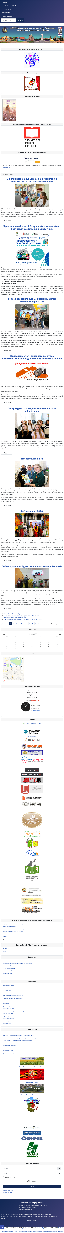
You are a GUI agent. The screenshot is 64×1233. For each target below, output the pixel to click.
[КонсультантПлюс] (32, 746)
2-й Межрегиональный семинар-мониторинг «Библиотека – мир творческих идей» (32, 180)
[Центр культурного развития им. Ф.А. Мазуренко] (32, 909)
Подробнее (7, 220)
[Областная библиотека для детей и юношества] (32, 839)
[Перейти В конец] (38, 623)
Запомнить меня (9, 1177)
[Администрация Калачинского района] (32, 1150)
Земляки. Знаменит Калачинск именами (32, 1094)
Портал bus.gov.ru (8, 16)
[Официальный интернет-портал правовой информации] (32, 1133)
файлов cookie (40, 1227)
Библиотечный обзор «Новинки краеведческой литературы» (23, 619)
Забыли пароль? (8, 1190)
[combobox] (8, 20)
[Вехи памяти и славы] (32, 1074)
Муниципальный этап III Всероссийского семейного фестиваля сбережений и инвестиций (32, 227)
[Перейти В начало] (2, 623)
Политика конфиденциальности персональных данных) (41, 1228)
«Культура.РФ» (7, 167)
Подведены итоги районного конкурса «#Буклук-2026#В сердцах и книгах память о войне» (32, 357)
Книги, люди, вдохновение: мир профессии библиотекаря (21, 616)
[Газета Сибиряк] (32, 1138)
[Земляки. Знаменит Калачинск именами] (32, 1088)
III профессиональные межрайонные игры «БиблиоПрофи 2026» (32, 300)
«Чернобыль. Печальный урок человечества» (18, 614)
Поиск (21, 20)
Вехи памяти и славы (32, 1082)
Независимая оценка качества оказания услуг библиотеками (18, 929)
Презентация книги (32, 458)
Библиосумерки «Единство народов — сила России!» (32, 566)
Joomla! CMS (5, 1216)
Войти (32, 1186)
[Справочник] (32, 780)
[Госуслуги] (32, 759)
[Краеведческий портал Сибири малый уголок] (32, 1061)
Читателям (5, 9)
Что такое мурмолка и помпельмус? (15, 617)
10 (32, 623)
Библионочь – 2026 (32, 511)
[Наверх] (61, 1230)
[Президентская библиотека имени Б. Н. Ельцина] (32, 804)
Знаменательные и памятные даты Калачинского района (17, 1040)
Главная (4, 2)
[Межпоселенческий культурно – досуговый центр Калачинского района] (32, 901)
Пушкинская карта (8, 6)
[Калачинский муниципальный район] (32, 891)
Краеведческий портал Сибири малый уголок (32, 1066)
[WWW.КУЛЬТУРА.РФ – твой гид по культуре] (32, 159)
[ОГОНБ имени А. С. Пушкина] (32, 820)
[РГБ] (32, 789)
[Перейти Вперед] (35, 623)
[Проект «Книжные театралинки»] (32, 83)
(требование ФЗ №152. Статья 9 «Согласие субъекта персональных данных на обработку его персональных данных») (32, 1231)
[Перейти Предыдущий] (5, 623)
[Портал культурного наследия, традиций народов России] (32, 770)
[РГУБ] (32, 798)
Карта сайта (6, 12)
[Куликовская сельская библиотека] (32, 869)
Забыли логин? (7, 1192)
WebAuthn (34, 1181)
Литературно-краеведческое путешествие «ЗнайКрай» (32, 409)
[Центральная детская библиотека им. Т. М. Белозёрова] (32, 853)
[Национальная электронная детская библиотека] (32, 740)
